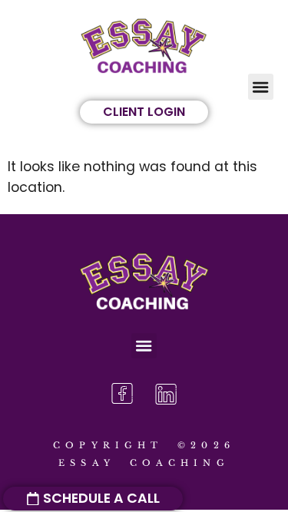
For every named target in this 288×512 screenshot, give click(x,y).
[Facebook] (122, 394)
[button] (261, 87)
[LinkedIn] (166, 394)
